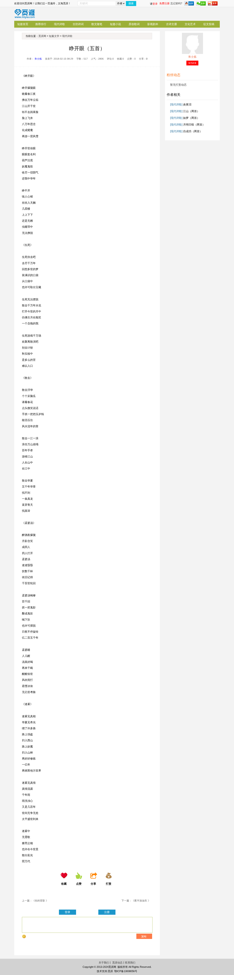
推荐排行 (40, 24)
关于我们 (104, 962)
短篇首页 (22, 24)
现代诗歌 (59, 24)
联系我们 (130, 962)
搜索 (131, 3)
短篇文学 (54, 36)
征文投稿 (208, 24)
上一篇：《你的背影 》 (35, 900)
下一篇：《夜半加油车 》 (135, 900)
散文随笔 (96, 24)
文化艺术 (190, 24)
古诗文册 (171, 24)
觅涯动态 (117, 962)
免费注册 (164, 3)
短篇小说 (115, 24)
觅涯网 (42, 36)
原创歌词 (134, 24)
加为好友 (192, 63)
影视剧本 (152, 24)
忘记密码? (176, 3)
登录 (155, 3)
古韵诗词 (78, 24)
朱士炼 (38, 58)
